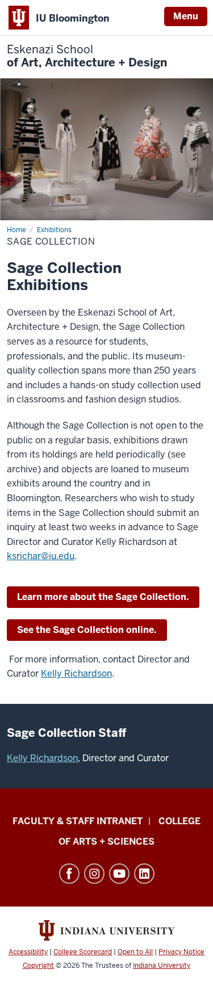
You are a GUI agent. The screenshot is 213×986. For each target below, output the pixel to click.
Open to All (135, 951)
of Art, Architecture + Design (87, 56)
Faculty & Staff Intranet (77, 821)
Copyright (38, 965)
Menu (185, 16)
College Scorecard (82, 951)
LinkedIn (144, 873)
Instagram (94, 873)
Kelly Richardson (76, 673)
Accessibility (28, 951)
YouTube (119, 873)
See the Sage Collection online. (87, 630)
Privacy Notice (181, 951)
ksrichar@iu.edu (40, 556)
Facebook (69, 873)
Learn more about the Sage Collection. (103, 597)
